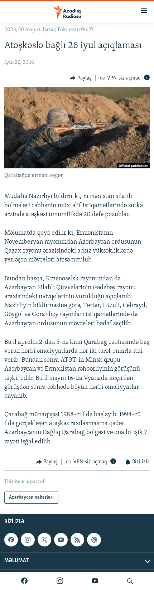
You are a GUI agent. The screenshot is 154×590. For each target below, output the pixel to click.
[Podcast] (94, 539)
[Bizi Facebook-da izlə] (24, 581)
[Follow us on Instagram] (27, 539)
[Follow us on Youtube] (61, 539)
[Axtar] (130, 581)
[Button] (80, 78)
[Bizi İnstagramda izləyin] (60, 581)
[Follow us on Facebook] (11, 539)
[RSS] (77, 539)
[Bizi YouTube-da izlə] (95, 581)
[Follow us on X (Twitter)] (44, 539)
